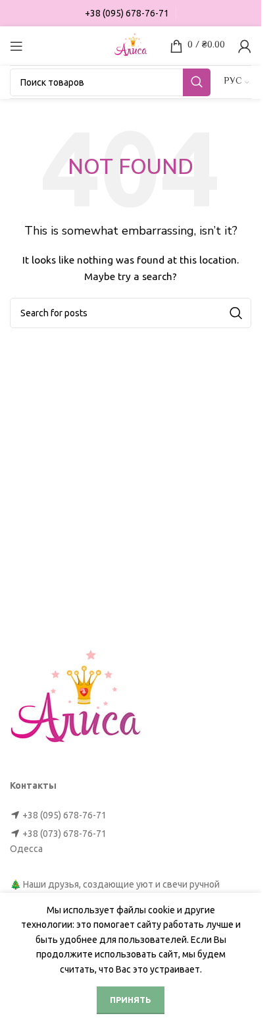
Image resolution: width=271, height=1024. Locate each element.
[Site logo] (130, 45)
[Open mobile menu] (16, 46)
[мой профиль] (245, 46)
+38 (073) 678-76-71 (64, 833)
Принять (130, 999)
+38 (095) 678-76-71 (64, 815)
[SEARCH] (196, 82)
